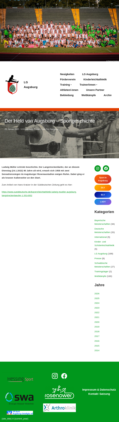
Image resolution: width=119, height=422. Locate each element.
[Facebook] (106, 168)
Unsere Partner (95, 89)
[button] (71, 84)
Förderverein (68, 79)
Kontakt (93, 393)
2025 (96, 298)
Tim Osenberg (52, 129)
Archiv (108, 95)
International (100, 237)
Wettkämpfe (88, 95)
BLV (103, 195)
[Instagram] (97, 168)
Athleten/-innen (69, 89)
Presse (37, 129)
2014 (96, 350)
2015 (96, 346)
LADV (103, 202)
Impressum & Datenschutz (99, 389)
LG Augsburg (90, 74)
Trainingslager (101, 271)
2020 (96, 322)
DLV (103, 188)
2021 (96, 317)
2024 (96, 303)
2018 (96, 331)
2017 (96, 336)
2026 (96, 293)
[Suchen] (115, 30)
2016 (96, 341)
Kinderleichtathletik (95, 79)
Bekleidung (67, 95)
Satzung (104, 393)
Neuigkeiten (67, 74)
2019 (96, 327)
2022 (96, 312)
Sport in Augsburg (103, 179)
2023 (96, 308)
